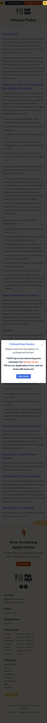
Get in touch (24, 376)
